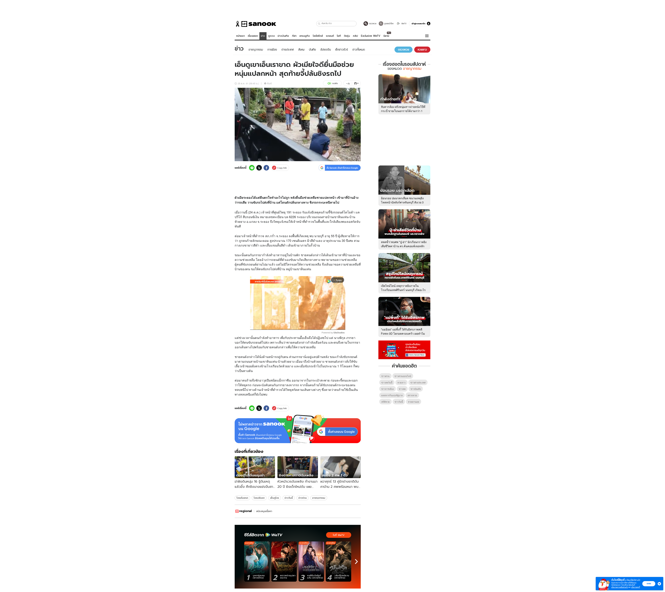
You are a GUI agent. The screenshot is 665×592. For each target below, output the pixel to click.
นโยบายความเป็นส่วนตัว (619, 587)
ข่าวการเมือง (387, 389)
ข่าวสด (402, 389)
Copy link (282, 167)
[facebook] (266, 168)
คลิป (355, 36)
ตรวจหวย (412, 395)
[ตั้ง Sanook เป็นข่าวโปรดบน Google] (298, 429)
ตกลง (649, 583)
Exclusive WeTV (370, 36)
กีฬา (294, 36)
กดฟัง (335, 83)
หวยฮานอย (413, 401)
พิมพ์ (269, 83)
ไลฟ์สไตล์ (318, 36)
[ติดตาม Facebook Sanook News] (404, 349)
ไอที (339, 36)
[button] (319, 24)
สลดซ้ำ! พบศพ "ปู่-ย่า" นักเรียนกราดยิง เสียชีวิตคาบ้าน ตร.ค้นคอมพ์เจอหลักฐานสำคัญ (404, 246)
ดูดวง (271, 36)
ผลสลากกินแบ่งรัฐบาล (392, 395)
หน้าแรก (240, 36)
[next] (356, 561)
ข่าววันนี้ (289, 498)
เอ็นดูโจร (274, 498)
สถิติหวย (385, 401)
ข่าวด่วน (302, 498)
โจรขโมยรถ (242, 498)
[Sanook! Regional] (244, 511)
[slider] (283, 325)
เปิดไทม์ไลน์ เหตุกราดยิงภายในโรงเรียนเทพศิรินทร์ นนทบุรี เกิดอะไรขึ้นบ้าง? (403, 290)
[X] (259, 168)
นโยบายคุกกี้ (635, 587)
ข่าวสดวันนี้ (386, 382)
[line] (252, 168)
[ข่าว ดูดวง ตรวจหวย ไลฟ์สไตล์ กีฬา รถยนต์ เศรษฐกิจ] (255, 24)
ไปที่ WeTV (338, 535)
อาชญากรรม (318, 498)
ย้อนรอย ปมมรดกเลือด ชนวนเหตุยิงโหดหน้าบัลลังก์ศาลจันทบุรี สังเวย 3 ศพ (402, 202)
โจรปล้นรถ (259, 498)
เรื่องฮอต (253, 36)
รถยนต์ (330, 36)
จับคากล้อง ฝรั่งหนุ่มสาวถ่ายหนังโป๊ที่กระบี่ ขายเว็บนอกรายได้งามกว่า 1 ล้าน (403, 111)
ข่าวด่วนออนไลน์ (402, 376)
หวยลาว (401, 382)
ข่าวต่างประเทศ (417, 382)
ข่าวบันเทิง (283, 36)
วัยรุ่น (347, 36)
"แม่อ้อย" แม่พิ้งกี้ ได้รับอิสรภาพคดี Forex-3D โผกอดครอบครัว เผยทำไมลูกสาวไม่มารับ (403, 333)
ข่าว (263, 36)
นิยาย (386, 36)
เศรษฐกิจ (304, 36)
